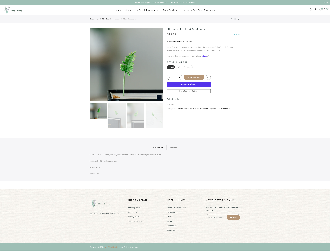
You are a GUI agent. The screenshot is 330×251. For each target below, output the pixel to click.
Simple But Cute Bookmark (199, 10)
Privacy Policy (133, 217)
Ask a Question (173, 99)
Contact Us (171, 226)
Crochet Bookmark (104, 19)
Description (158, 147)
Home (118, 10)
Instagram (171, 212)
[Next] (158, 64)
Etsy (169, 217)
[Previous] (94, 64)
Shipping (170, 41)
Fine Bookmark (171, 10)
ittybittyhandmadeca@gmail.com (107, 213)
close (5, 3)
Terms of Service (135, 221)
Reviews (173, 147)
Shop (128, 10)
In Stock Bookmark (200, 108)
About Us (171, 230)
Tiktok (169, 221)
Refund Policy (133, 212)
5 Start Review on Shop (176, 208)
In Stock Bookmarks (147, 10)
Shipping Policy (134, 208)
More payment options (188, 91)
